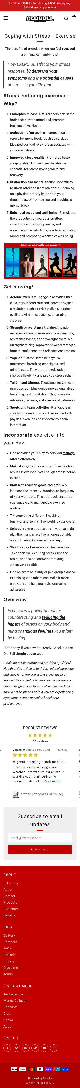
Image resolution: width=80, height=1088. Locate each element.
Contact (9, 896)
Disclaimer (11, 968)
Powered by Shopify (40, 1078)
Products (10, 902)
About (7, 890)
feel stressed (65, 49)
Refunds (9, 955)
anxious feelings (38, 631)
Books (8, 1020)
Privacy (8, 961)
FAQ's (7, 948)
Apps (7, 1026)
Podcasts (10, 1007)
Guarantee (11, 909)
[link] (40, 794)
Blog (6, 1013)
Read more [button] (52, 781)
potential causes (57, 78)
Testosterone (13, 994)
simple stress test (29, 654)
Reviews (9, 915)
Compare (10, 942)
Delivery (9, 935)
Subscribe (38, 849)
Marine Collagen (15, 1001)
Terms (8, 974)
